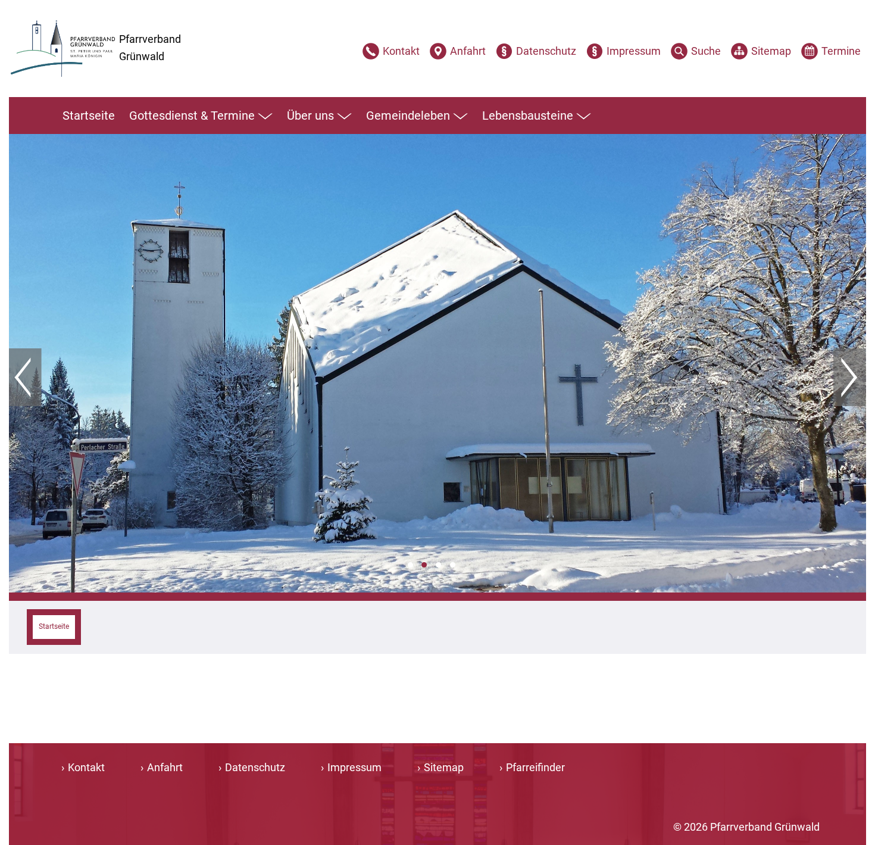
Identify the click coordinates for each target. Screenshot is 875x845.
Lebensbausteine (527, 115)
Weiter (849, 377)
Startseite (88, 115)
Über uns (310, 115)
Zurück (25, 377)
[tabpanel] (437, 363)
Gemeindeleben (408, 115)
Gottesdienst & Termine (192, 115)
